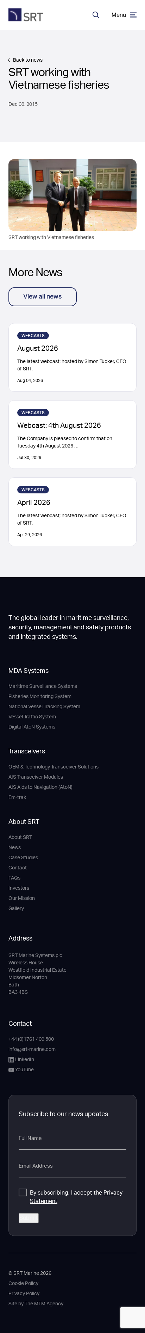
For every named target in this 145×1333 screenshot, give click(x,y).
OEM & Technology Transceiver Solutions (53, 767)
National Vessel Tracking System (44, 706)
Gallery (16, 908)
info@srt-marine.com (32, 1049)
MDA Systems (28, 671)
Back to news (28, 60)
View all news (42, 297)
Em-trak (17, 797)
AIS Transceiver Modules (35, 777)
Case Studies (23, 857)
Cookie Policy (23, 1283)
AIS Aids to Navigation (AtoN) (40, 787)
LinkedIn (24, 1059)
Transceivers (26, 751)
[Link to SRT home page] (25, 14)
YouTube (24, 1069)
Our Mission (21, 898)
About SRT (23, 822)
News (14, 847)
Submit (28, 1218)
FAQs (14, 878)
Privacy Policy (23, 1293)
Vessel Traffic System (32, 717)
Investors (18, 888)
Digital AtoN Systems (31, 727)
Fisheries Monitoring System (39, 696)
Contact (17, 868)
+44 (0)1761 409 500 (31, 1039)
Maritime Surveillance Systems (42, 686)
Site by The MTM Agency (35, 1303)
